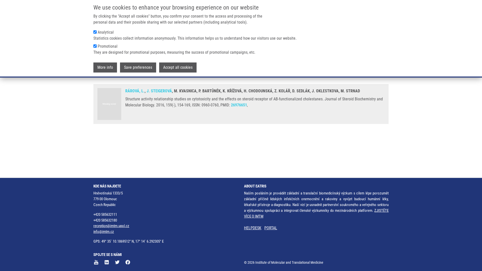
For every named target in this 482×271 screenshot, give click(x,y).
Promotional (107, 46)
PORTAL (270, 228)
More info (105, 67)
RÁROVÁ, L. (135, 91)
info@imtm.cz (103, 231)
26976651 (239, 105)
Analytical (106, 32)
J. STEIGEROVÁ (159, 91)
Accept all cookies (178, 67)
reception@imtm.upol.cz (111, 226)
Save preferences (138, 67)
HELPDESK (252, 228)
